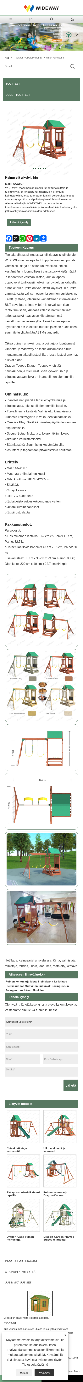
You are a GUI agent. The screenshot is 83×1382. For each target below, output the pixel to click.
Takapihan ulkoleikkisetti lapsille (23, 1194)
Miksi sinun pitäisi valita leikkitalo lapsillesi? (26, 1318)
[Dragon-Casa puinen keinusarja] (23, 1215)
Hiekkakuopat (15, 985)
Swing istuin (61, 985)
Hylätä (24, 1372)
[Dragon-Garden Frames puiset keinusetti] (60, 1215)
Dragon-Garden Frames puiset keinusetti (58, 1238)
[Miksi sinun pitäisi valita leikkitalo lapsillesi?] (40, 1303)
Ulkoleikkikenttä (33, 57)
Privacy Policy (73, 1371)
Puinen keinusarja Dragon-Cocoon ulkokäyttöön (55, 1194)
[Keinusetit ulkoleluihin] (39, 141)
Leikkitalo (60, 981)
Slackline (38, 990)
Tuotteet (18, 57)
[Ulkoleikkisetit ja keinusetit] (60, 1127)
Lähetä (70, 1085)
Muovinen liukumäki (38, 985)
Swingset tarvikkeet (18, 990)
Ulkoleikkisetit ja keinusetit (54, 1150)
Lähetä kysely (19, 222)
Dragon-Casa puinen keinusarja (20, 1238)
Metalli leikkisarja (41, 981)
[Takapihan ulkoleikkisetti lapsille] (23, 1171)
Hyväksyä (44, 1372)
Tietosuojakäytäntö (35, 1364)
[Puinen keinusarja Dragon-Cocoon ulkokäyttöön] (60, 1171)
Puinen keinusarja (54, 57)
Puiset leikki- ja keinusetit (17, 1150)
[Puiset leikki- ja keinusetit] (23, 1127)
